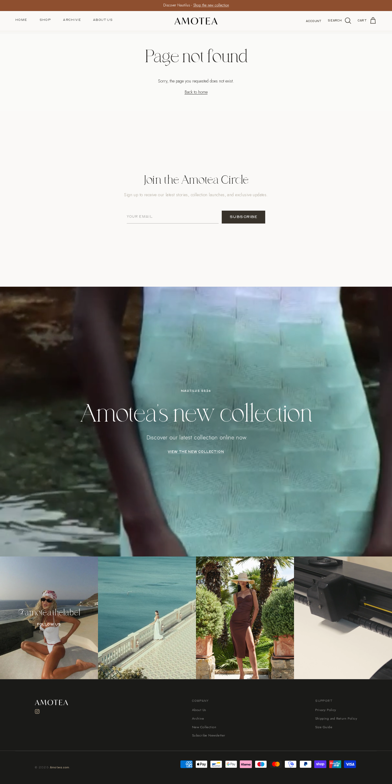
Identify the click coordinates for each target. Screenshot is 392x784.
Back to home (196, 92)
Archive (72, 19)
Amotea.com (60, 767)
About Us (103, 19)
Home (21, 19)
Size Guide (323, 727)
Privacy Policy (325, 709)
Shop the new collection (211, 5)
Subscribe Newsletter (208, 735)
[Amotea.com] (196, 21)
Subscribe (244, 217)
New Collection (204, 727)
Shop (45, 19)
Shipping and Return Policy (336, 718)
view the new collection (196, 451)
